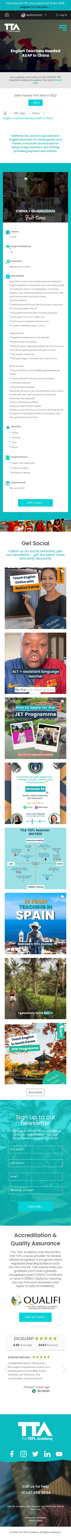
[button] (35, 598)
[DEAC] (35, 1302)
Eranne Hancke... (20, 1357)
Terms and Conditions (35, 1517)
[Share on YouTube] (59, 1454)
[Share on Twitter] (35, 1454)
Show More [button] (35, 1092)
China (36, 113)
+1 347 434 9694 (35, 1492)
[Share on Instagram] (23, 1454)
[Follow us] (47, 1454)
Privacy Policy (35, 1520)
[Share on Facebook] (12, 1454)
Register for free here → (35, 7)
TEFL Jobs (20, 113)
